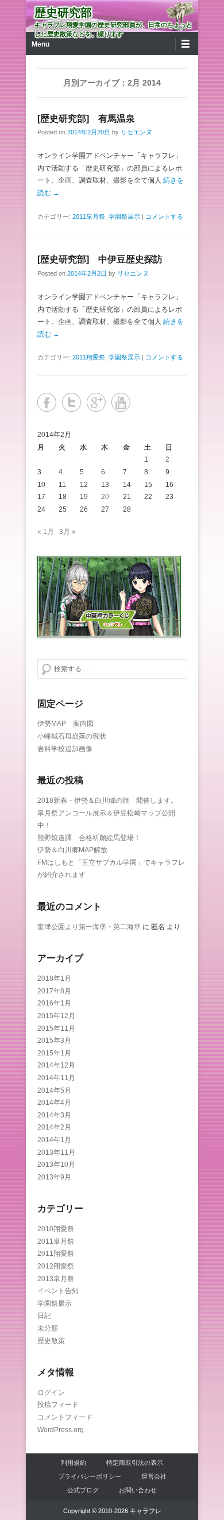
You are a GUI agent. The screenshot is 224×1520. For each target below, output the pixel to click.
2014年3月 (54, 1115)
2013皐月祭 (55, 1279)
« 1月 (45, 532)
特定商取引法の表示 (134, 1462)
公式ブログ (83, 1490)
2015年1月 (54, 1053)
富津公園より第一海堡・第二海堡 (89, 927)
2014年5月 (54, 1090)
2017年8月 (54, 991)
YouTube (120, 402)
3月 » (67, 532)
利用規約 (73, 1462)
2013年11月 (56, 1152)
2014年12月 (56, 1065)
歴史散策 (51, 1341)
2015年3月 (54, 1040)
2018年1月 (54, 978)
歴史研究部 (63, 12)
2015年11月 (56, 1028)
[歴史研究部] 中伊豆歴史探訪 (100, 259)
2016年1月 (54, 1003)
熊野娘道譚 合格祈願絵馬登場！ (89, 838)
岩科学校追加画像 (64, 749)
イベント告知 (58, 1291)
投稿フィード (58, 1405)
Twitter (71, 402)
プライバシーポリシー (89, 1476)
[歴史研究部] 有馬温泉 (86, 118)
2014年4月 (54, 1103)
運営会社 (154, 1476)
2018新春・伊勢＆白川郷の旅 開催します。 (107, 800)
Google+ (96, 402)
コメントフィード (64, 1417)
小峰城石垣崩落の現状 (71, 736)
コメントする (164, 216)
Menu (40, 44)
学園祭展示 (124, 216)
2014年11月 (56, 1078)
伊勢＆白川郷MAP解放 (72, 850)
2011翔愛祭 (88, 357)
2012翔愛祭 (55, 1266)
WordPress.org (60, 1430)
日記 (44, 1316)
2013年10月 (56, 1165)
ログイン (51, 1393)
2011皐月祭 (88, 216)
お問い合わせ (138, 1490)
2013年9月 (54, 1177)
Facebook (46, 402)
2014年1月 (54, 1140)
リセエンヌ (136, 132)
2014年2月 (54, 1127)
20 (105, 497)
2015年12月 (56, 1016)
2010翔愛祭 (55, 1229)
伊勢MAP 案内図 (65, 724)
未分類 (47, 1328)
